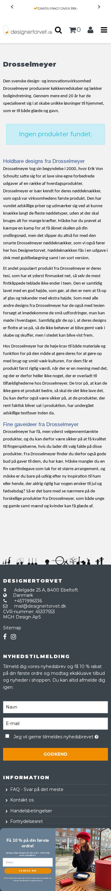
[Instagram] (13, 637)
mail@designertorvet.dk (40, 606)
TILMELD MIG (28, 871)
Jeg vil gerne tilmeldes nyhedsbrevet (54, 736)
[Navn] (55, 707)
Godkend (55, 754)
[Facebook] (4, 637)
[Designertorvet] (27, 30)
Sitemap (12, 628)
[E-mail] (55, 723)
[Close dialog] (107, 831)
